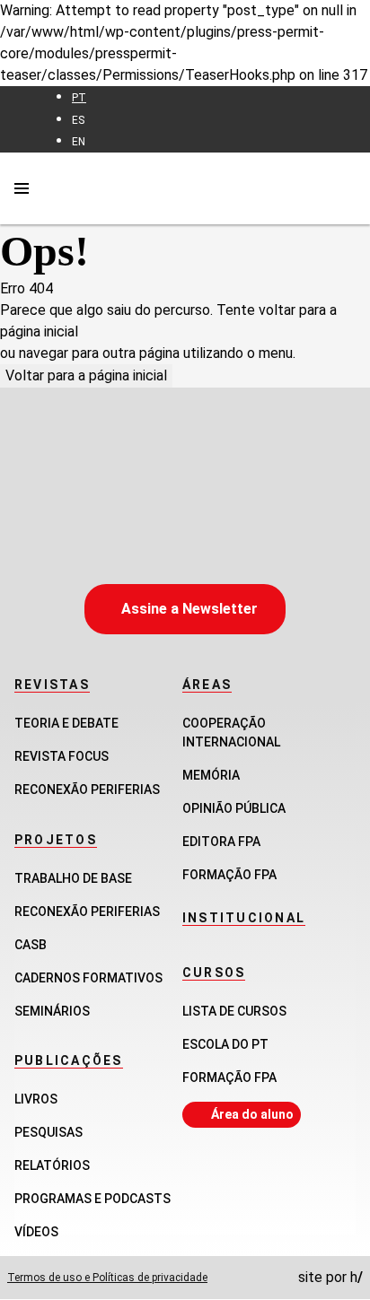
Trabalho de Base (73, 878)
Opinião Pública (234, 808)
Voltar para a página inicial (86, 375)
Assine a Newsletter (189, 608)
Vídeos (36, 1232)
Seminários (52, 1011)
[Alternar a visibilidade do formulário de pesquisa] (345, 188)
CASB (30, 945)
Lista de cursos (234, 1011)
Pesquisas (48, 1132)
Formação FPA (229, 1077)
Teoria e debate (66, 723)
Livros (35, 1099)
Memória (211, 775)
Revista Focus (61, 756)
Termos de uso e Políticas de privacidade (107, 1277)
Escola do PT (225, 1044)
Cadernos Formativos (88, 978)
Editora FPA (221, 841)
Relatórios (52, 1165)
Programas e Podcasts (92, 1198)
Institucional (243, 918)
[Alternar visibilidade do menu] (21, 188)
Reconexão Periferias (87, 789)
